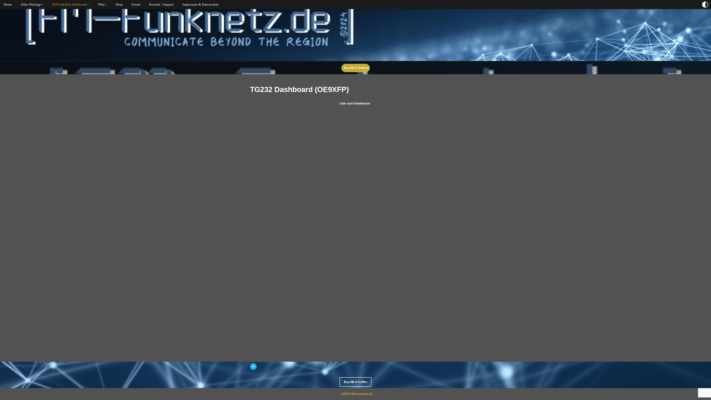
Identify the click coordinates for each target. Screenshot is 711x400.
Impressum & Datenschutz (201, 4)
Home (8, 4)
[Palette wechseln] (705, 4)
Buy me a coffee (355, 382)
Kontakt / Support (161, 4)
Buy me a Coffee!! (356, 67)
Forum (136, 4)
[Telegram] (253, 366)
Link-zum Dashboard (355, 103)
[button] (42, 4)
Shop (119, 4)
